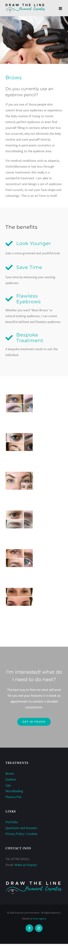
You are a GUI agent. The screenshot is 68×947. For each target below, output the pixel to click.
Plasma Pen (13, 797)
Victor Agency (39, 918)
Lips (8, 785)
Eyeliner (10, 779)
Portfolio (11, 822)
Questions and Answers (21, 828)
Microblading (14, 791)
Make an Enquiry (26, 865)
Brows (9, 773)
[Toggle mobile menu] (61, 8)
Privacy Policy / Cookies (21, 834)
